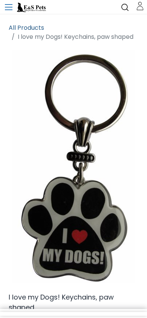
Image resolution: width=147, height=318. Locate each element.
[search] (125, 7)
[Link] (140, 5)
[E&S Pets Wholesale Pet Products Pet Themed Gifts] (32, 7)
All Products (26, 27)
